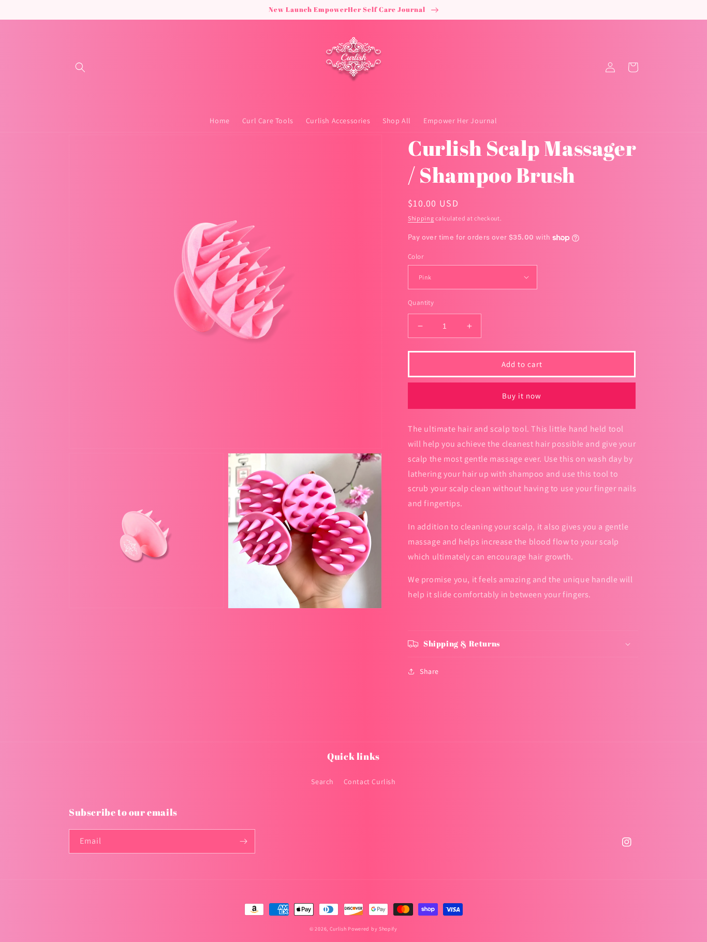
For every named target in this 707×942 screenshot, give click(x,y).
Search (322, 781)
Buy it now (521, 396)
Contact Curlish (370, 781)
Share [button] (429, 671)
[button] (80, 67)
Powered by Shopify (372, 928)
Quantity (421, 302)
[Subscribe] (243, 841)
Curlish (338, 928)
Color (415, 256)
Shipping (421, 218)
